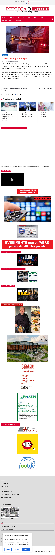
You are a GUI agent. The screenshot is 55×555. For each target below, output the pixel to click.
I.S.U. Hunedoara (4, 483)
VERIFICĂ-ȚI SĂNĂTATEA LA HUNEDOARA (43, 114)
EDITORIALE (11, 20)
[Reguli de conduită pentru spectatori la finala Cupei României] (27, 103)
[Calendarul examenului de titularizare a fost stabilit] (9, 103)
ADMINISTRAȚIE (20, 17)
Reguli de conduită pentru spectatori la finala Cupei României (27, 114)
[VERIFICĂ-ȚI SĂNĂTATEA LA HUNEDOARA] (46, 103)
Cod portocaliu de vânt (45, 88)
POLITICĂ (12, 17)
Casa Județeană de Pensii (6, 491)
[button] (43, 18)
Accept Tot (26, 549)
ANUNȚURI (18, 20)
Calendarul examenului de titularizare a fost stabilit (7, 115)
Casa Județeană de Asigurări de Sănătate (10, 494)
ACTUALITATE (5, 17)
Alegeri (8, 549)
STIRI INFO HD (29, 17)
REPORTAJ (4, 20)
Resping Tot (16, 549)
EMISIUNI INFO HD (38, 17)
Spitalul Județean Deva (6, 489)
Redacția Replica (14, 61)
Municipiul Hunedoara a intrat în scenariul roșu (15, 89)
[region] (17, 542)
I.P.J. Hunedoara (4, 486)
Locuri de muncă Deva (6, 497)
